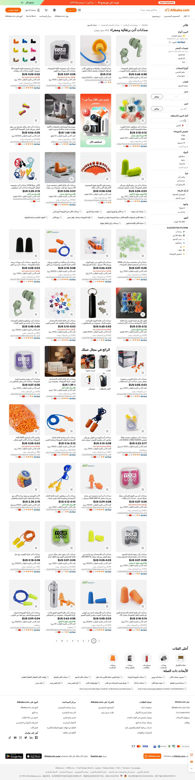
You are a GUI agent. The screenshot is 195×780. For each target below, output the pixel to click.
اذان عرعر (38, 683)
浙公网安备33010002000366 (140, 776)
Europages (136, 768)
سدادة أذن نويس (156, 677)
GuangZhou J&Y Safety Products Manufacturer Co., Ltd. (131, 83)
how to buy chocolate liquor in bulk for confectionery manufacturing (105, 689)
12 (62, 641)
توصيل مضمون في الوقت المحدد (139, 717)
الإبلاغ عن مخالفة (69, 733)
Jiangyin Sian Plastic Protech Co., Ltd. (131, 199)
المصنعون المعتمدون (106, 707)
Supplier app (96, 756)
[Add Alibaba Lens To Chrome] (152, 756)
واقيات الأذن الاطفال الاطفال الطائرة (33, 677)
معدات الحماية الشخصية (110, 25)
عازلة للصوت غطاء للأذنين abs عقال (108, 677)
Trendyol (125, 768)
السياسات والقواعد (144, 733)
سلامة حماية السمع (93, 212)
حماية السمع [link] (92, 25)
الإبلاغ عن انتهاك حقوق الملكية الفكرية (61, 728)
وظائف (187, 723)
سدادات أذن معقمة (137, 212)
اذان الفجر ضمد (55, 683)
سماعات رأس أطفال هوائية (109, 223)
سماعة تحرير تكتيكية (177, 683)
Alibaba (145, 25)
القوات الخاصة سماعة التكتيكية (35, 217)
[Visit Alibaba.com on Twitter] (25, 737)
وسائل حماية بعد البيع (144, 723)
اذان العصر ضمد (73, 683)
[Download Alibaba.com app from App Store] (34, 756)
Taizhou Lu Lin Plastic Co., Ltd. (63, 142)
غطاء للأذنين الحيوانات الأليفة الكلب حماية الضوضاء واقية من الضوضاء (120, 217)
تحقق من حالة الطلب (30, 717)
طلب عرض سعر (107, 712)
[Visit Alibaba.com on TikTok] (9, 737)
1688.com (70, 768)
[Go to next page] (56, 641)
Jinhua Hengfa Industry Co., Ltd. (98, 80)
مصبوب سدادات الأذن (177, 677)
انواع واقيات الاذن (91, 683)
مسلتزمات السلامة (130, 25)
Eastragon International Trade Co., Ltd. (24, 85)
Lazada (97, 768)
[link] (191, 754)
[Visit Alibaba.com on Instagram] (20, 737)
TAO (118, 768)
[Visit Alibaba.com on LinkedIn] (31, 737)
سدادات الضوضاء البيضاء (136, 677)
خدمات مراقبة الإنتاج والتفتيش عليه (138, 728)
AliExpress (59, 768)
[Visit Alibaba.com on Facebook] (36, 737)
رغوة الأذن (56, 217)
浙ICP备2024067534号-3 (165, 776)
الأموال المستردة (69, 723)
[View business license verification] (121, 776)
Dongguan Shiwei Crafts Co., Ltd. (97, 200)
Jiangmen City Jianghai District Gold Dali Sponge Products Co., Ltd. (60, 85)
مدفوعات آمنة (146, 707)
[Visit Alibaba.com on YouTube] (15, 737)
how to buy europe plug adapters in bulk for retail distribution (161, 689)
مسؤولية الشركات (183, 717)
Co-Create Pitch (183, 712)
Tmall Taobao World (84, 768)
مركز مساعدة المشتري (67, 707)
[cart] (46, 10)
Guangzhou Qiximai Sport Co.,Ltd (26, 199)
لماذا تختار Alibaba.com (181, 707)
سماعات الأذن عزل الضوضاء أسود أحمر (66, 212)
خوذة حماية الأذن (157, 683)
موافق (156, 96)
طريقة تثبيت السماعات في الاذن (116, 683)
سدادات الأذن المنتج (81, 677)
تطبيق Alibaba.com (52, 756)
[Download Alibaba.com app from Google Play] (14, 756)
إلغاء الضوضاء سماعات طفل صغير (78, 217)
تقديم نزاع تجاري (69, 717)
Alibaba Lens (179, 756)
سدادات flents (139, 683)
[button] (79, 10)
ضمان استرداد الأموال (143, 712)
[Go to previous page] (99, 641)
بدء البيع (35, 712)
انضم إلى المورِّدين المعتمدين (27, 723)
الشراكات (34, 728)
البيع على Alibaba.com (29, 707)
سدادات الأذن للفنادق (61, 677)
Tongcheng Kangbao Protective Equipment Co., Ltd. (131, 144)
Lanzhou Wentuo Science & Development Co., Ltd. (60, 202)
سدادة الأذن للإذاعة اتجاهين (134, 223)
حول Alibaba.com (182, 702)
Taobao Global (108, 768)
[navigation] (169, 333)
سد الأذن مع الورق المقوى (115, 212)
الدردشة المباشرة (69, 712)
